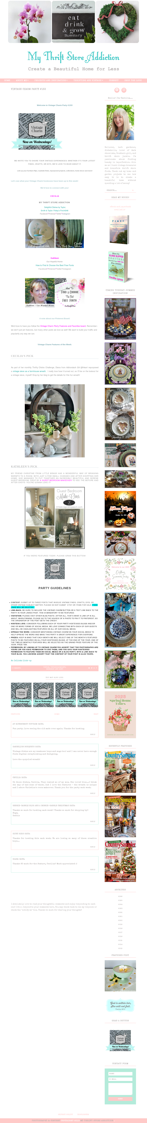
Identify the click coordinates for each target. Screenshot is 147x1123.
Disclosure (83, 1114)
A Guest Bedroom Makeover (56, 480)
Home (7, 81)
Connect (114, 81)
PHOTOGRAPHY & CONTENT (46, 1121)
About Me (21, 81)
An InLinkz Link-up (21, 661)
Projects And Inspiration (50, 81)
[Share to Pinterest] (96, 668)
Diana (16, 859)
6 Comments (16, 668)
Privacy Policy (65, 1114)
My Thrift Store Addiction (97, 1121)
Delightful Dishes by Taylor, (55, 207)
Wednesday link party (54, 669)
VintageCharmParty (58, 667)
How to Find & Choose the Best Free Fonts (55, 265)
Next (96, 714)
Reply (92, 734)
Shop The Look (133, 81)
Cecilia (17, 778)
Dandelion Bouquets (24, 747)
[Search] (133, 190)
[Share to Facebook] (89, 668)
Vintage (46, 667)
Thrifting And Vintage (87, 81)
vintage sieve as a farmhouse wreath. (30, 371)
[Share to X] (91, 668)
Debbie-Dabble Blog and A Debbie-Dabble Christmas (41, 806)
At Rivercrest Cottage (25, 724)
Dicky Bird (18, 834)
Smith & (44, 210)
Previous (15, 714)
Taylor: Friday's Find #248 (58, 210)
